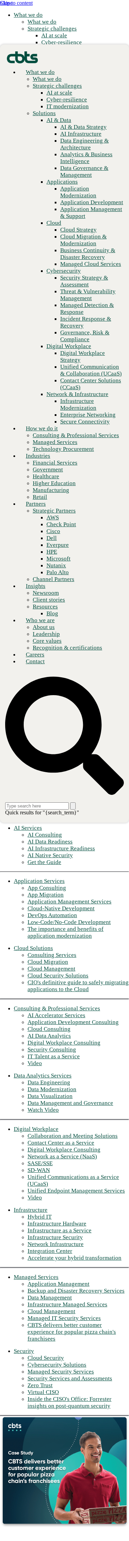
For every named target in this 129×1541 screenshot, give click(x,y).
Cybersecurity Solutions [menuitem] (57, 1364)
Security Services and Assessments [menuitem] (70, 1378)
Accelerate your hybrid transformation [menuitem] (74, 1258)
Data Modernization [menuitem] (52, 1089)
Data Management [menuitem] (50, 1297)
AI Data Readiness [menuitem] (50, 841)
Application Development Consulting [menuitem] (73, 1022)
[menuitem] (42, 22)
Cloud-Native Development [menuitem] (61, 908)
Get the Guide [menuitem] (44, 862)
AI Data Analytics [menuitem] (49, 1036)
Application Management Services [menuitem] (69, 901)
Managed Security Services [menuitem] (61, 1371)
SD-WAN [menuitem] (39, 1170)
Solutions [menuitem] (44, 113)
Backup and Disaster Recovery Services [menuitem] (76, 1290)
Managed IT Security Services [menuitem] (64, 1318)
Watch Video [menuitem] (43, 1110)
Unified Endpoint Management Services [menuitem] (76, 1190)
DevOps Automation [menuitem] (52, 915)
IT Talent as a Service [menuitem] (54, 1056)
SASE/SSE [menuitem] (40, 1163)
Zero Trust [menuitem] (40, 1385)
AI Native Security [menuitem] (50, 855)
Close (6, 3)
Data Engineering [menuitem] (49, 1082)
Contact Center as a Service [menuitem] (61, 1142)
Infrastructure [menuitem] (30, 1210)
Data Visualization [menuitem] (50, 1096)
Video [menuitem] (35, 1063)
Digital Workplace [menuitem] (36, 1129)
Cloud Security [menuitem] (46, 1358)
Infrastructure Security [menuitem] (55, 1237)
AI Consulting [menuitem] (45, 834)
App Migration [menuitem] (46, 894)
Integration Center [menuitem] (50, 1251)
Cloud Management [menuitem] (51, 968)
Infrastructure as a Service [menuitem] (60, 1230)
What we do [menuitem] (28, 15)
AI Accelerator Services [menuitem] (56, 1015)
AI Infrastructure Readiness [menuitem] (61, 848)
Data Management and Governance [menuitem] (70, 1103)
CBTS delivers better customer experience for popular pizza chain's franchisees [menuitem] (72, 1332)
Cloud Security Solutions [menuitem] (58, 975)
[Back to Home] (22, 57)
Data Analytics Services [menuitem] (43, 1075)
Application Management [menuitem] (58, 1284)
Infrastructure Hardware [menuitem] (57, 1223)
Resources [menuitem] (45, 606)
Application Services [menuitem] (39, 881)
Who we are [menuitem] (40, 620)
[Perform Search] (73, 806)
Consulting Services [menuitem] (52, 955)
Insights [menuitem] (35, 586)
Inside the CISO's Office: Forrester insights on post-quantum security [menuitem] (69, 1402)
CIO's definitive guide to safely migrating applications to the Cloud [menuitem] (78, 986)
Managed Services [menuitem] (36, 1277)
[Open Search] (64, 736)
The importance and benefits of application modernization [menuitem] (66, 932)
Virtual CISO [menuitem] (43, 1392)
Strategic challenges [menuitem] (52, 28)
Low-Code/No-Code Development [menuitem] (69, 922)
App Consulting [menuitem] (47, 888)
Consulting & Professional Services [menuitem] (57, 1008)
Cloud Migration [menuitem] (48, 962)
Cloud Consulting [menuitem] (49, 1029)
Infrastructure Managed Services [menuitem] (67, 1304)
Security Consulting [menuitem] (52, 1049)
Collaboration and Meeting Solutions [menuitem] (73, 1136)
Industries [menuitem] (38, 456)
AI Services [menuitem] (28, 828)
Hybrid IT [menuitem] (40, 1216)
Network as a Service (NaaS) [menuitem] (62, 1156)
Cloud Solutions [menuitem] (33, 948)
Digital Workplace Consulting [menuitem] (64, 1042)
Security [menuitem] (24, 1351)
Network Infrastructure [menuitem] (56, 1244)
